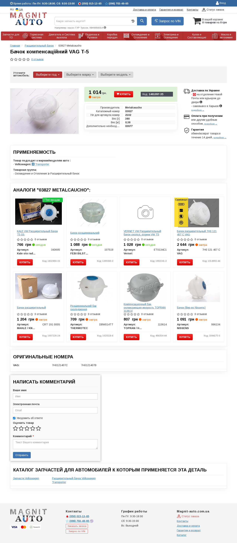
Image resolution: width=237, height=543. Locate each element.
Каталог (181, 535)
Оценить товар (23, 422)
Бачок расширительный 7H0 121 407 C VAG (197, 233)
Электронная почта (26, 404)
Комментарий (23, 436)
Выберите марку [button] (79, 74)
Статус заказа (215, 9)
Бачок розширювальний (84, 232)
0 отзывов (37, 59)
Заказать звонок (76, 526)
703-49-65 (79, 520)
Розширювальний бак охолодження (83, 307)
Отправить (21, 455)
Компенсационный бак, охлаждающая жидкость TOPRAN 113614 (145, 307)
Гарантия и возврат (171, 9)
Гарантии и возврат (189, 530)
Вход (222, 2)
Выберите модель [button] (115, 74)
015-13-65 (79, 516)
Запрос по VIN (169, 21)
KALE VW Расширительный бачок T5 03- (37, 233)
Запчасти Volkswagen (26, 478)
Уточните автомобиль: (21, 74)
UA (21, 9)
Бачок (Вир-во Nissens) (191, 307)
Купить (125, 94)
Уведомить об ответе (30, 418)
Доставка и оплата (144, 9)
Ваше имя (19, 390)
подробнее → (197, 110)
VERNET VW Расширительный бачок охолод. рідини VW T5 (142, 233)
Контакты (192, 9)
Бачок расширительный (31, 307)
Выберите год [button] (47, 74)
